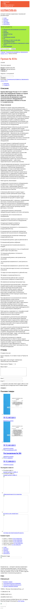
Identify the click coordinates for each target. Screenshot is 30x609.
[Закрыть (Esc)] (1, 606)
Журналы (5, 32)
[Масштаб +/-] (5, 606)
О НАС (5, 18)
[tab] (16, 83)
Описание (6, 83)
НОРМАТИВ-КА (8, 10)
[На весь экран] (3, 606)
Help (4, 3)
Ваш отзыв (4, 366)
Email (2, 381)
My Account (6, 2)
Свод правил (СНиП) (9, 41)
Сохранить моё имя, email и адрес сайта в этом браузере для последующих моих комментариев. (14, 384)
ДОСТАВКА (6, 22)
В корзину (3, 77)
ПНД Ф (5, 35)
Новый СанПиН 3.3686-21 (10, 475)
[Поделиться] (2, 606)
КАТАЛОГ (6, 19)
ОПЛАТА (5, 21)
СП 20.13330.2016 (17, 541)
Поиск (14, 49)
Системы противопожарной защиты (13, 533)
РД (4, 38)
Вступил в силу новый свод (10, 513)
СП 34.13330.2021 (18, 543)
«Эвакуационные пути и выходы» (12, 494)
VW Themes (21, 601)
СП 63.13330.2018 (17, 538)
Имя (2, 378)
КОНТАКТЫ (6, 24)
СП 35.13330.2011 (16, 544)
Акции (5, 31)
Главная (3, 52)
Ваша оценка (5, 364)
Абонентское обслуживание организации (14, 29)
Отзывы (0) (6, 85)
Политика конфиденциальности (12, 585)
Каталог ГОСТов (7, 34)
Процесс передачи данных (10, 586)
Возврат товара (7, 582)
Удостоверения (7, 46)
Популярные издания (9, 37)
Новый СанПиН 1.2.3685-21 (10, 472)
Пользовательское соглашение (12, 583)
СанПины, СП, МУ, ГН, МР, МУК (11, 40)
